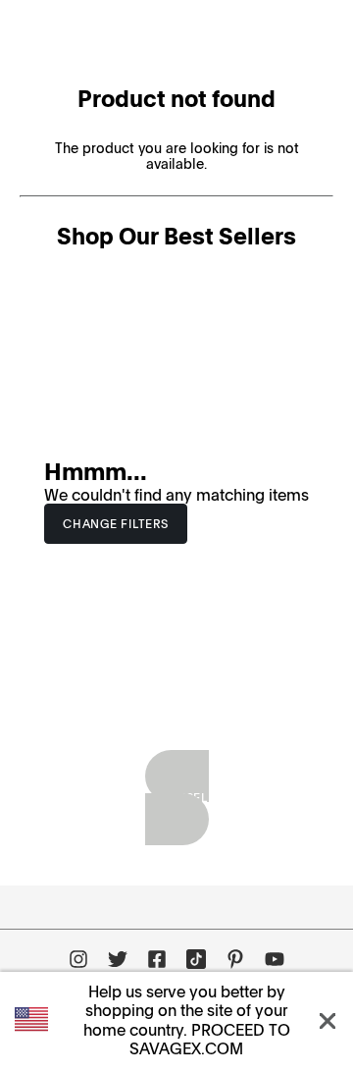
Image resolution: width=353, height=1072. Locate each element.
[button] (331, 1020)
